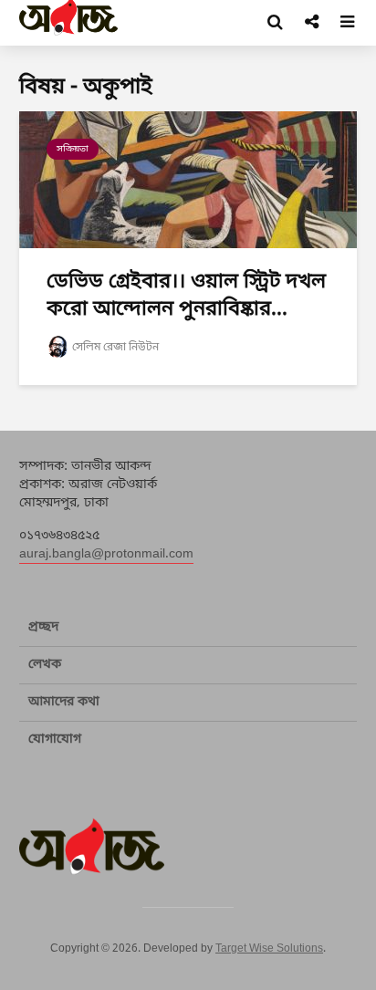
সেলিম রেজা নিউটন (115, 347)
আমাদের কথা (63, 702)
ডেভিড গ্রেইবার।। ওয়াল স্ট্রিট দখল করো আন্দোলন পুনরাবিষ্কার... (186, 296)
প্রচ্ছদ (43, 627)
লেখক (44, 664)
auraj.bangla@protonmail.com (106, 554)
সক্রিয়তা (73, 149)
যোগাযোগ (54, 739)
